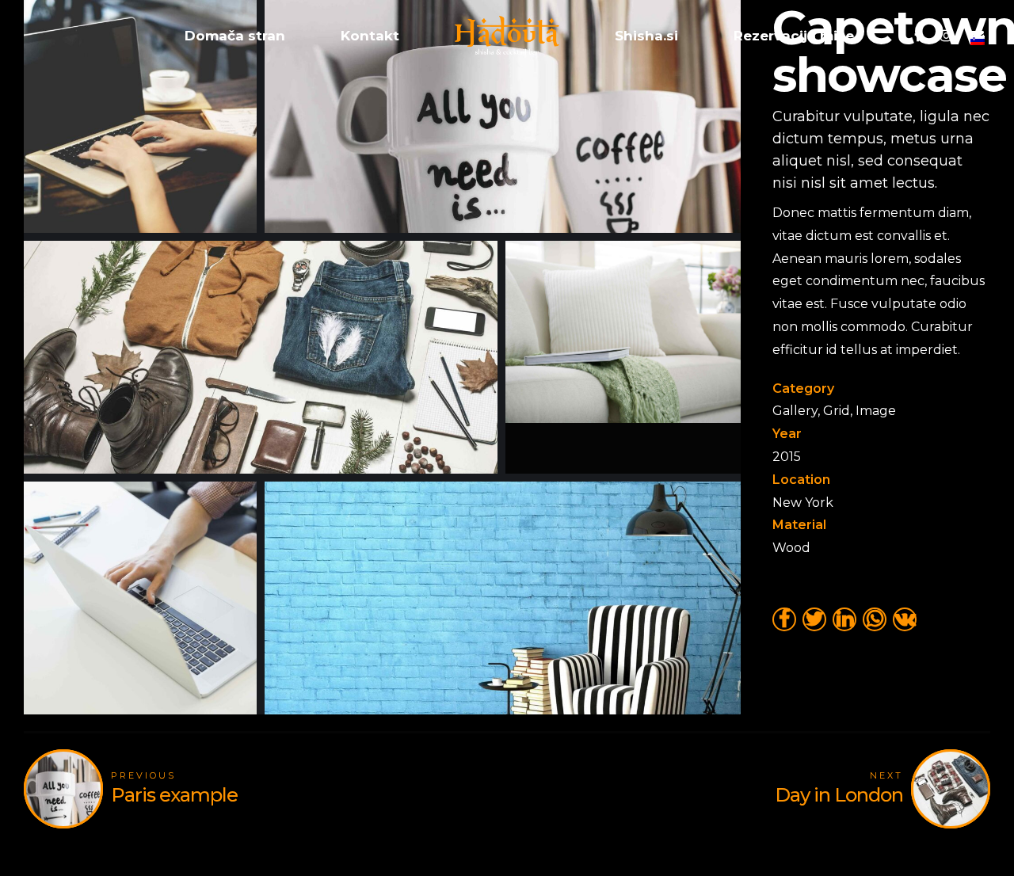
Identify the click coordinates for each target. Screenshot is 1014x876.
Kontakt (370, 36)
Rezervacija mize (794, 36)
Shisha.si (646, 36)
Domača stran (235, 36)
